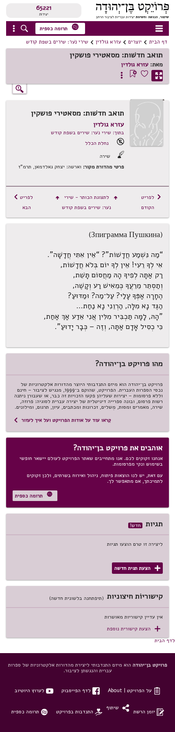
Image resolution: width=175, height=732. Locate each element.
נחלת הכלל (97, 142)
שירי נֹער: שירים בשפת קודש (57, 42)
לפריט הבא (23, 202)
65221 (44, 7)
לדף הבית (165, 640)
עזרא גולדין (108, 42)
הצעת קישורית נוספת (133, 629)
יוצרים (135, 42)
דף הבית (158, 42)
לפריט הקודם (151, 202)
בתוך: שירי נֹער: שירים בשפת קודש (87, 132)
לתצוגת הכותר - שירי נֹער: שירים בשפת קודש (87, 202)
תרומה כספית (59, 27)
